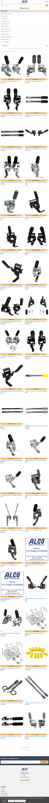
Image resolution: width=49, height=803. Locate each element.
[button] (47, 46)
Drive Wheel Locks (4, 16)
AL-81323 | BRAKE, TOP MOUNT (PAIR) (7, 356)
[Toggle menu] (2, 2)
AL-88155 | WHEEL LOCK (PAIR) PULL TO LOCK (34, 81)
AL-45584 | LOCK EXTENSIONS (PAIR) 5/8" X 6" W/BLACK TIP (36, 115)
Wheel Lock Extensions (5, 41)
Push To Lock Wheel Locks (6, 31)
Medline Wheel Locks (5, 26)
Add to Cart (11, 79)
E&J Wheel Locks (4, 18)
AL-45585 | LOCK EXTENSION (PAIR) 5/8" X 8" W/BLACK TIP (11, 148)
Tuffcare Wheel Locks (5, 39)
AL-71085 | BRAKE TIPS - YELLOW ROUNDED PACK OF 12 (35, 668)
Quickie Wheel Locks (5, 34)
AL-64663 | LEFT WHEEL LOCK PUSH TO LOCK (9, 252)
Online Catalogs (4, 793)
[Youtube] (27, 780)
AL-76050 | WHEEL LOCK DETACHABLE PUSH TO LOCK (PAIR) (12, 182)
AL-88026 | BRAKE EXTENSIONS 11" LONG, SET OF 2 (35, 702)
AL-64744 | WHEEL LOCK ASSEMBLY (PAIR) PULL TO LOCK (36, 148)
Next (28, 749)
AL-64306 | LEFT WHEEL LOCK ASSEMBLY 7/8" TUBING (35, 460)
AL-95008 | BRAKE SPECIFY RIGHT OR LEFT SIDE (34, 564)
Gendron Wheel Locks (5, 21)
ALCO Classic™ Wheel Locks (6, 13)
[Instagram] (29, 780)
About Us (2, 789)
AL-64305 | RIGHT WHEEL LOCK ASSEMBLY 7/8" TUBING (11, 495)
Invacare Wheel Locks (5, 23)
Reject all (11, 801)
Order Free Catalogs (4, 795)
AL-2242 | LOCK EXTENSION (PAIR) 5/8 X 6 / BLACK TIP (10, 736)
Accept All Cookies (20, 801)
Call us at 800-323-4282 (24, 777)
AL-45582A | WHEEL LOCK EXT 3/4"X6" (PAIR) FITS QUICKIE (11, 702)
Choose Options (35, 180)
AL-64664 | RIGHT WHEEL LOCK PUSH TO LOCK (34, 217)
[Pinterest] (24, 780)
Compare (23, 79)
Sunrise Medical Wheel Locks (6, 36)
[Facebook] (22, 780)
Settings (4, 801)
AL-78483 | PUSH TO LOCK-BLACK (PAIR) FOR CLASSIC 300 (11, 115)
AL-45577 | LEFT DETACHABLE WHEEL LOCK (33, 530)
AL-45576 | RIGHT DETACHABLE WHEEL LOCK (9, 564)
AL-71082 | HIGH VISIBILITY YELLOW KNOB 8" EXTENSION (36, 391)
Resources (3, 791)
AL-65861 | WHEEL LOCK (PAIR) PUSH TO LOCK (9, 81)
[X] (20, 780)
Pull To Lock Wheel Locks (5, 29)
